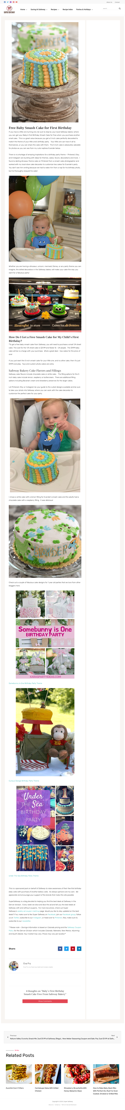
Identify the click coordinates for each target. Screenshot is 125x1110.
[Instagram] (11, 2)
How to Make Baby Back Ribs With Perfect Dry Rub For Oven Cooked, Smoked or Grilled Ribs (105, 1091)
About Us (51, 1104)
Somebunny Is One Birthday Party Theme (25, 683)
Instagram (37, 918)
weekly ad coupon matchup (28, 911)
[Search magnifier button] (119, 8)
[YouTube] (16, 2)
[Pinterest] (13, 2)
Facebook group (69, 914)
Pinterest (58, 918)
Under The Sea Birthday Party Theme (24, 876)
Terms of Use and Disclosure (69, 1104)
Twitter (16, 918)
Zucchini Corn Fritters (15, 1088)
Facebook (51, 914)
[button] (26, 9)
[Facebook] (5, 2)
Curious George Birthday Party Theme (24, 781)
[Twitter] (8, 2)
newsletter (26, 921)
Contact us (57, 1104)
